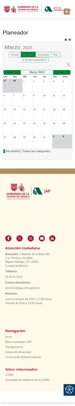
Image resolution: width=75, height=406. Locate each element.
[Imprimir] (66, 39)
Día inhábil (13, 151)
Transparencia (14, 347)
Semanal (43, 54)
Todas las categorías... (37, 151)
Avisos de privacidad (18, 352)
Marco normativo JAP (18, 341)
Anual (15, 54)
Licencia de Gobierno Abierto (23, 357)
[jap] (37, 9)
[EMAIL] (70, 39)
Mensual (28, 54)
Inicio (8, 336)
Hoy (55, 54)
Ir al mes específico (34, 59)
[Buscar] (68, 64)
